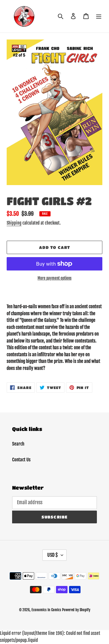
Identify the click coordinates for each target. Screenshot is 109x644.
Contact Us (21, 460)
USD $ (52, 555)
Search (18, 444)
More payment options (54, 278)
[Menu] (98, 16)
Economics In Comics (46, 610)
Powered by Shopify (76, 610)
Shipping (14, 223)
